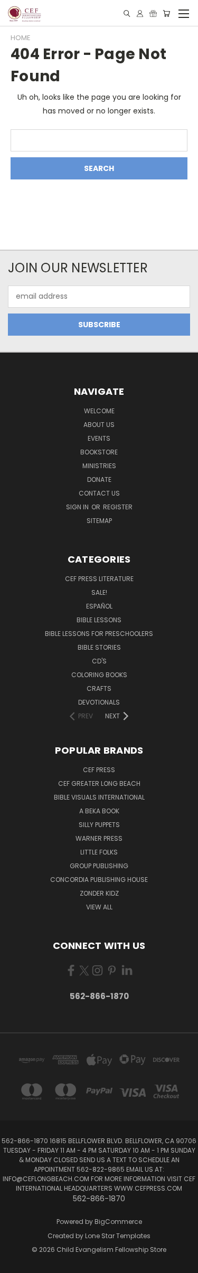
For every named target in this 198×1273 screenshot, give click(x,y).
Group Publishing (99, 865)
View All (99, 906)
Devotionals (99, 702)
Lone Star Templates (117, 1235)
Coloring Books (99, 674)
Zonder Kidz (99, 893)
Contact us (99, 493)
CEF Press (99, 769)
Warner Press (99, 838)
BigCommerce (118, 1221)
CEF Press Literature (99, 578)
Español (99, 606)
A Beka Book (99, 810)
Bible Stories (99, 647)
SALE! (99, 592)
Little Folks (99, 852)
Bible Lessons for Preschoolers (99, 633)
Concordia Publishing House (99, 879)
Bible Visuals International (99, 797)
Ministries (99, 465)
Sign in (78, 506)
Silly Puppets (99, 824)
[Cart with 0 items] (166, 13)
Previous (16, 1262)
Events (99, 438)
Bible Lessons (99, 619)
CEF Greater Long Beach (99, 783)
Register (118, 506)
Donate (99, 479)
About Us (99, 424)
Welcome (99, 410)
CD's (99, 661)
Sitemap (99, 520)
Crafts (99, 688)
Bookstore (99, 452)
